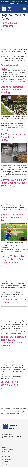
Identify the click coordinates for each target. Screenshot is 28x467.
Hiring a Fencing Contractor (10, 24)
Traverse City (6, 461)
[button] (24, 8)
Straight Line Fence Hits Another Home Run (12, 217)
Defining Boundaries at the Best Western (14, 301)
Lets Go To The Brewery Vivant (9, 383)
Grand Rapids (6, 459)
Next (25, 417)
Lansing (4, 464)
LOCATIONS (6, 456)
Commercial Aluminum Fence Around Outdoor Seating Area (14, 182)
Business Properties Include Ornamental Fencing (12, 89)
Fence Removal (9, 65)
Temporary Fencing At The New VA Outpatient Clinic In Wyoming (13, 341)
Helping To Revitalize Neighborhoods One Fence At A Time (13, 259)
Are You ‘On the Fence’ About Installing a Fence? (13, 137)
